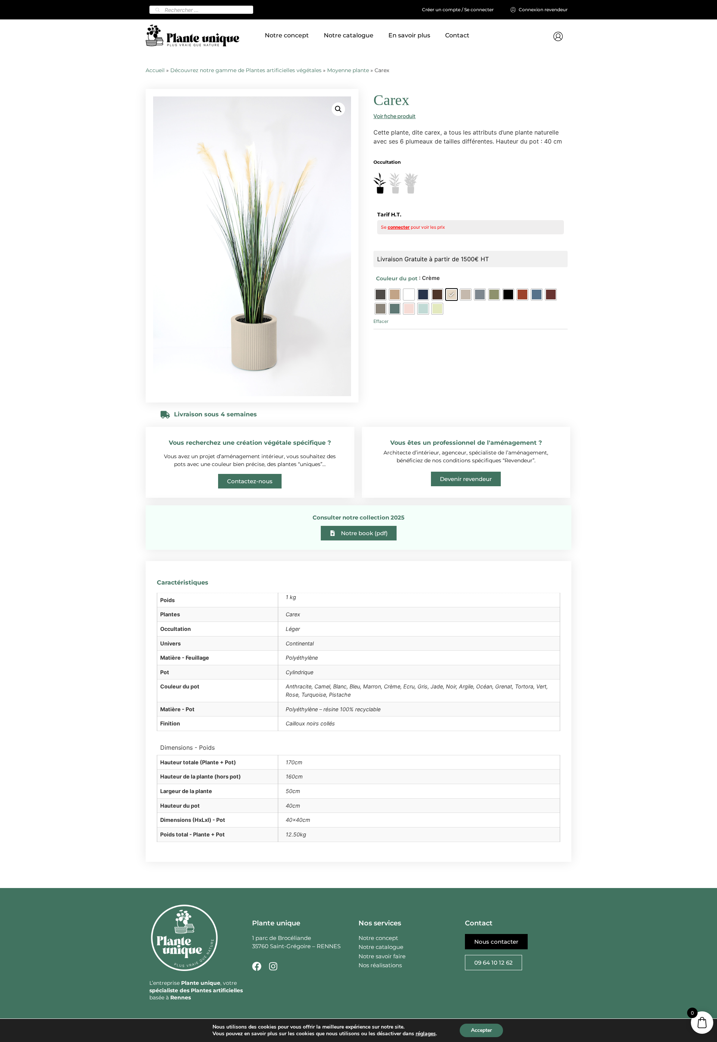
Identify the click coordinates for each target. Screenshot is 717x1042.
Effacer (380, 321)
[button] (338, 109)
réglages (426, 1033)
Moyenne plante (348, 70)
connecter (399, 227)
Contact (457, 35)
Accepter (481, 1030)
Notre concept (287, 35)
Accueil (155, 70)
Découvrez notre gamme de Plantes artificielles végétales (246, 70)
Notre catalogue (348, 35)
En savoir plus (409, 35)
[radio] (380, 294)
